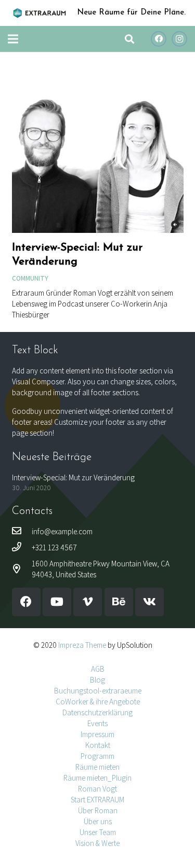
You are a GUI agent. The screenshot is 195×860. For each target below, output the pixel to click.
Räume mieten (97, 767)
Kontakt (97, 745)
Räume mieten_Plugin (97, 778)
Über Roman (98, 810)
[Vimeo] (87, 602)
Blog (97, 680)
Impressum (97, 734)
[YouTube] (57, 602)
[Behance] (119, 602)
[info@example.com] (22, 531)
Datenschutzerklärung (97, 712)
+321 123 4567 (54, 547)
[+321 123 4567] (22, 547)
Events (97, 723)
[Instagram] (179, 39)
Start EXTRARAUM (97, 799)
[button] (129, 39)
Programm (97, 756)
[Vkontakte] (149, 602)
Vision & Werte (97, 843)
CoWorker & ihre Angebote (98, 701)
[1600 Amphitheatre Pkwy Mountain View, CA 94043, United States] (22, 569)
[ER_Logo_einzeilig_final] (39, 13)
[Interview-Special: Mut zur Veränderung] (98, 69)
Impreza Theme (82, 645)
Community (30, 278)
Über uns (98, 821)
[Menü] (13, 39)
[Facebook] (158, 39)
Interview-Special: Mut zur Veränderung (73, 477)
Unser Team (98, 832)
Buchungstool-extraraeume (97, 691)
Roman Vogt (97, 789)
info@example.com (62, 531)
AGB (98, 669)
